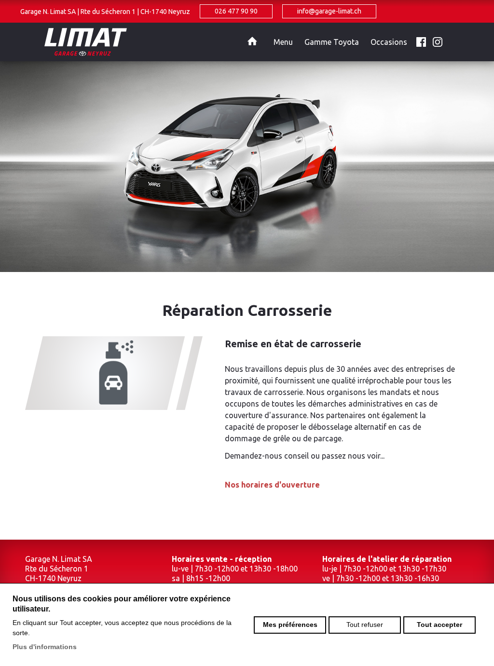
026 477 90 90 (236, 11)
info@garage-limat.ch (329, 11)
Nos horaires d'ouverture (272, 484)
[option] (247, 166)
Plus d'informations (45, 647)
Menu (283, 42)
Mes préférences (290, 624)
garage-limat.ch (150, 42)
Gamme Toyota (331, 42)
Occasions (388, 42)
